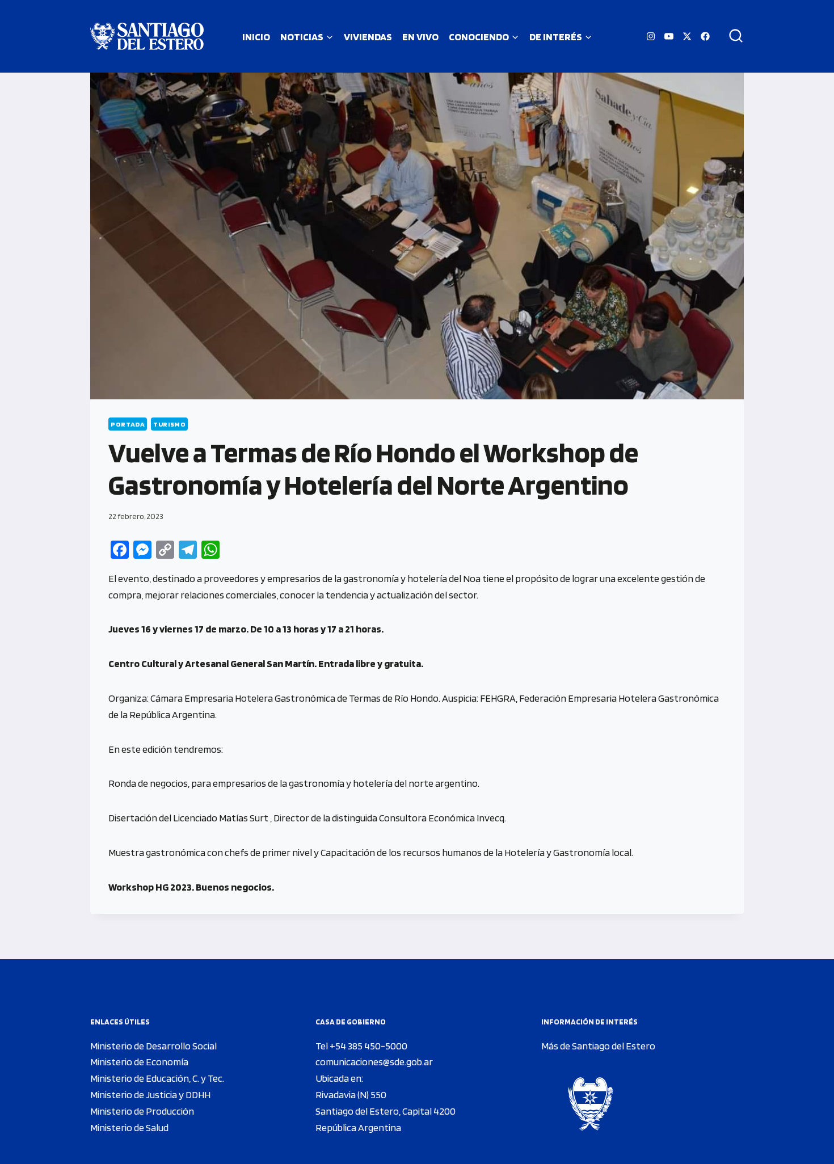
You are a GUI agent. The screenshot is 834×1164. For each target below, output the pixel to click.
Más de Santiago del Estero (598, 1046)
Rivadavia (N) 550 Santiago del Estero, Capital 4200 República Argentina (385, 1111)
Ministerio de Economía (139, 1062)
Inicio (256, 37)
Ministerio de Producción (142, 1111)
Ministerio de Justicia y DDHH (150, 1094)
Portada (128, 424)
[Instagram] (651, 36)
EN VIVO (420, 37)
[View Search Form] (732, 36)
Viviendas (368, 37)
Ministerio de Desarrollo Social (153, 1046)
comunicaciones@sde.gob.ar (374, 1062)
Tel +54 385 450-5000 (361, 1046)
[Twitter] (687, 36)
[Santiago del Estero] (147, 36)
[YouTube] (669, 36)
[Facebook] (705, 36)
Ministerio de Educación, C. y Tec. (157, 1078)
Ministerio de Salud (129, 1127)
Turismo (169, 424)
